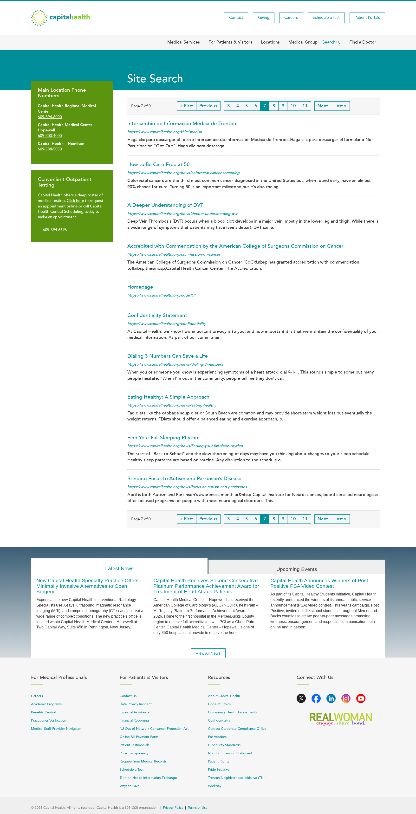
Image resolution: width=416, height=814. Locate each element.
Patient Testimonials (134, 745)
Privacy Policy (173, 808)
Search (329, 42)
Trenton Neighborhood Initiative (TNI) (237, 778)
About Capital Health (224, 696)
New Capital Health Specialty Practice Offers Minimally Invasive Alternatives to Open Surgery (87, 586)
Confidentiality (219, 720)
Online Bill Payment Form (139, 737)
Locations (270, 42)
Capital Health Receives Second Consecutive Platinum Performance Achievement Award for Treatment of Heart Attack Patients (206, 586)
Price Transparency (134, 753)
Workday (214, 786)
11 (306, 106)
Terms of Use (198, 808)
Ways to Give (129, 786)
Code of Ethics (219, 704)
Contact (236, 17)
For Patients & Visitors (230, 42)
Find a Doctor (362, 42)
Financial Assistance (135, 712)
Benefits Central (43, 712)
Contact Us (128, 696)
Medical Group (303, 42)
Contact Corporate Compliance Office (237, 729)
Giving (263, 17)
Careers (291, 17)
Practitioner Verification (48, 720)
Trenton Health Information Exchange (148, 778)
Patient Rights (218, 761)
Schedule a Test (326, 17)
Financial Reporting (134, 720)
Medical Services (183, 42)
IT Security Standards (224, 745)
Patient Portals (367, 17)
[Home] (60, 17)
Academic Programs (46, 704)
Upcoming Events (296, 569)
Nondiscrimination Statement (230, 753)
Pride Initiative (219, 770)
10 (295, 106)
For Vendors (217, 737)
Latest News (119, 568)
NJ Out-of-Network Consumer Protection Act (154, 729)
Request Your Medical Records (143, 761)
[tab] (119, 566)
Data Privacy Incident (136, 704)
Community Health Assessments (232, 712)
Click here (75, 200)
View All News (208, 653)
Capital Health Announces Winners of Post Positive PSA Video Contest (319, 583)
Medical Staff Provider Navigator (56, 729)
